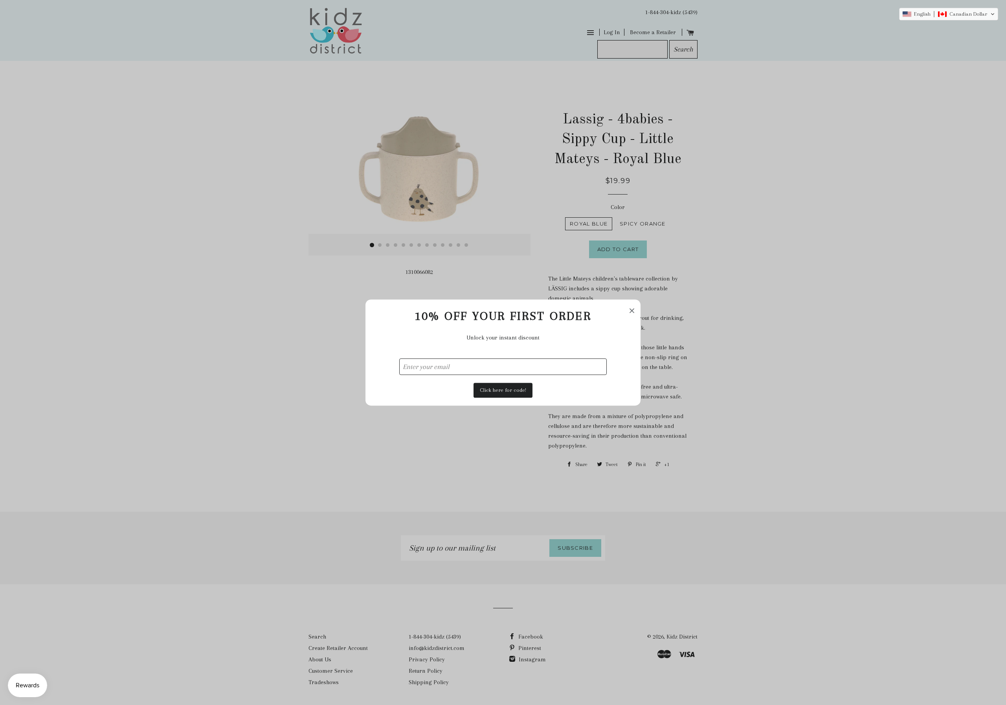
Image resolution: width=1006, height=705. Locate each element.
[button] (948, 14)
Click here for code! (503, 390)
